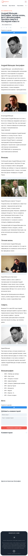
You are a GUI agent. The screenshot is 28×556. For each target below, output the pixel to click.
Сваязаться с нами (14, 533)
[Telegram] (14, 537)
